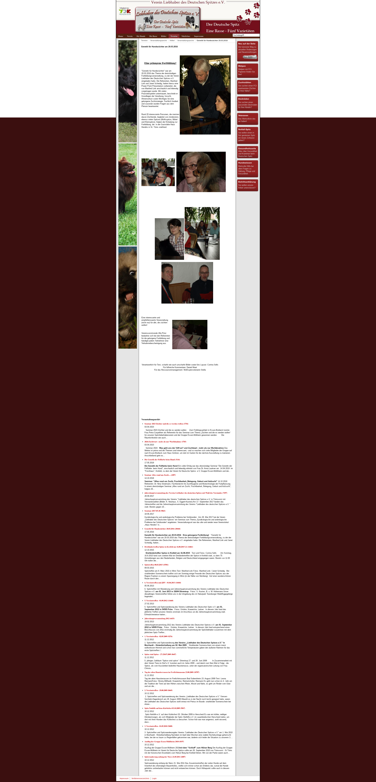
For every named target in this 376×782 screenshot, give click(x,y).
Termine (144, 40)
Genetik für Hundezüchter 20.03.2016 (162, 528)
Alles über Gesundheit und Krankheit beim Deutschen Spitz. (247, 152)
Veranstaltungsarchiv (158, 40)
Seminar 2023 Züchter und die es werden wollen (166, 423)
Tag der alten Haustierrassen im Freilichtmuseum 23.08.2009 (172, 672)
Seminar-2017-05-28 (155, 510)
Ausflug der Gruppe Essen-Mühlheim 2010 (164, 741)
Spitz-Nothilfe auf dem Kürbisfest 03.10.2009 (165, 708)
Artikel (172, 40)
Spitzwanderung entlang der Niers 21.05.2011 (165, 756)
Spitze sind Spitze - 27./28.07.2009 (160, 654)
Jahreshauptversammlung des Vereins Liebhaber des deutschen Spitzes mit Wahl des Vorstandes (186, 493)
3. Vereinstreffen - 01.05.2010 (158, 726)
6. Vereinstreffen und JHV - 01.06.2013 (163, 582)
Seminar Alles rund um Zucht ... (160, 475)
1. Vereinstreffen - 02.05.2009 (158, 636)
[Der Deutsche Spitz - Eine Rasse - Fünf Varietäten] (188, 17)
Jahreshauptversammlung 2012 (159, 618)
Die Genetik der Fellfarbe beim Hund (162, 459)
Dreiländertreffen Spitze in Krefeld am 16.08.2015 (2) (169, 546)
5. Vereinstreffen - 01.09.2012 (159, 600)
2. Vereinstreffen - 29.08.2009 (158, 690)
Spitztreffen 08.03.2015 (156, 564)
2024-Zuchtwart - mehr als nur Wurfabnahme (165, 441)
